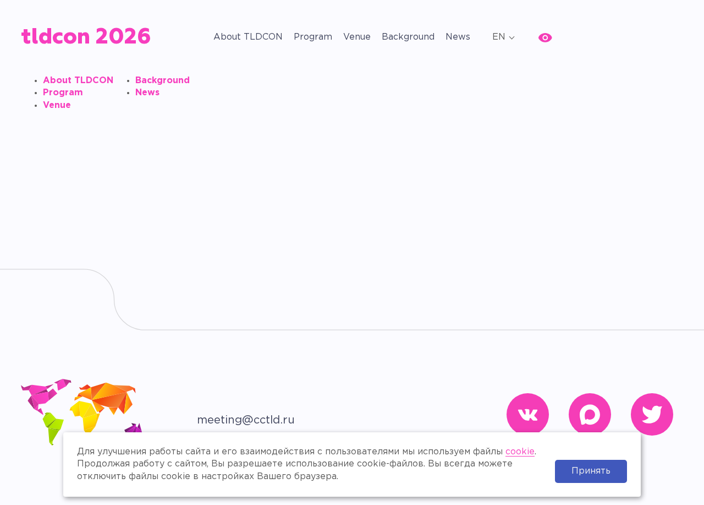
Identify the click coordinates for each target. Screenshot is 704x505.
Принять (590, 471)
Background (408, 37)
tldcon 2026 (86, 37)
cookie (520, 452)
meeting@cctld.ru (246, 420)
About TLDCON (248, 37)
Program (313, 37)
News (458, 37)
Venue (357, 37)
